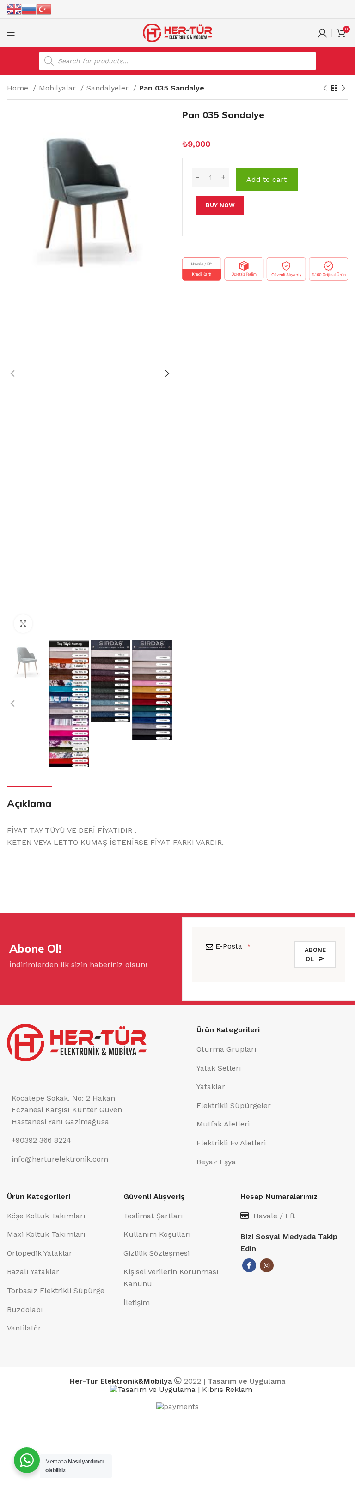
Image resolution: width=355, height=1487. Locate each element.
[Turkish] (44, 9)
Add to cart (266, 179)
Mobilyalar (58, 88)
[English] (14, 9)
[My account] (322, 33)
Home (19, 88)
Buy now (220, 205)
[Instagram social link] (267, 1265)
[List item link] (272, 1049)
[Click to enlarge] (23, 623)
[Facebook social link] (249, 1265)
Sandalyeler (108, 88)
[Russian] (29, 9)
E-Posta (233, 946)
